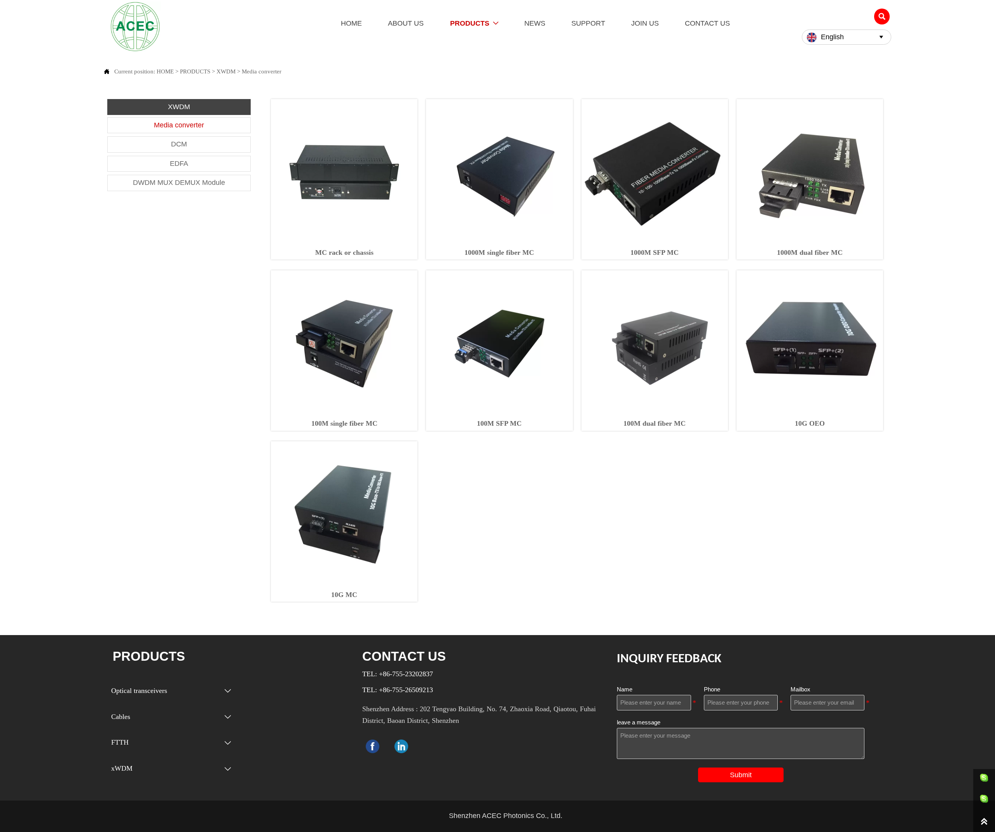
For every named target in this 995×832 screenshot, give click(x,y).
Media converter (261, 71)
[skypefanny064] (984, 779)
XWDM (226, 71)
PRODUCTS (195, 71)
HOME (165, 71)
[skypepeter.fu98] (984, 800)
